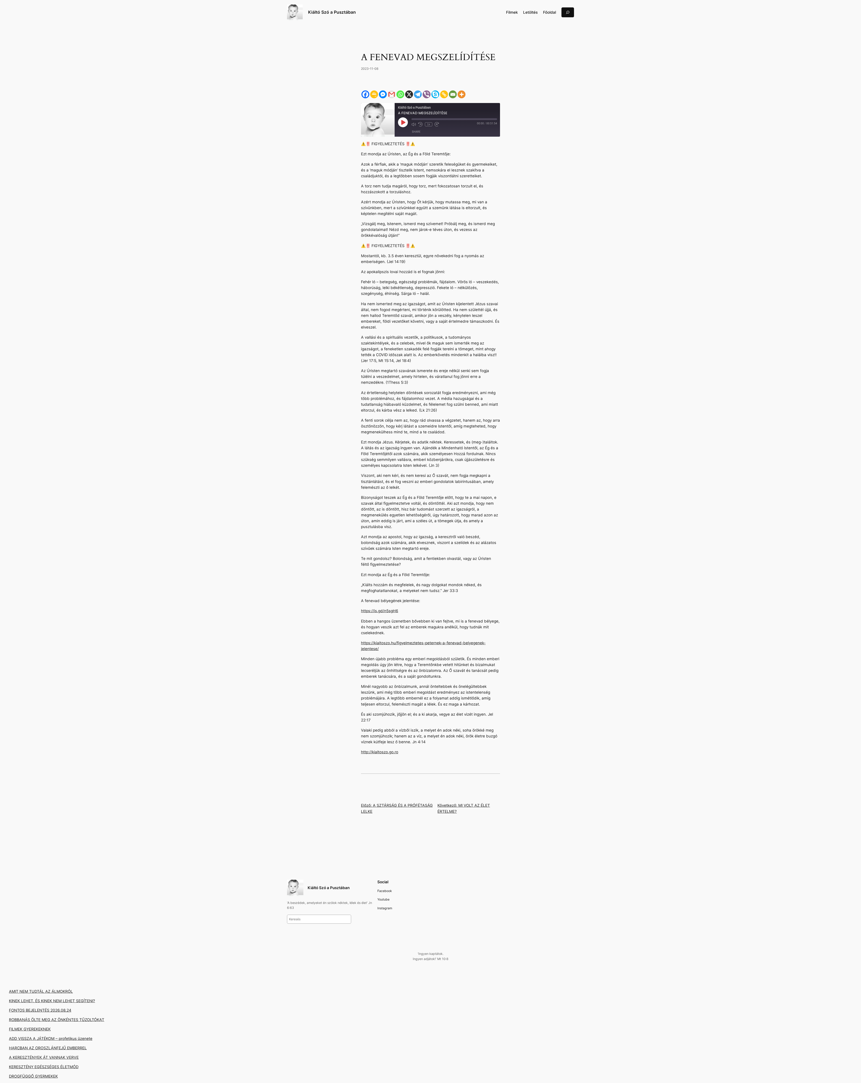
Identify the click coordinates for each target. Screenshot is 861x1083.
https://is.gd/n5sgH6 (379, 611)
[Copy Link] (444, 94)
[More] (461, 94)
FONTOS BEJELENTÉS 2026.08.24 (40, 1010)
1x (428, 124)
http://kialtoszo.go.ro (379, 752)
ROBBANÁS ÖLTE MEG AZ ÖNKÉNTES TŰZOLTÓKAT (56, 1019)
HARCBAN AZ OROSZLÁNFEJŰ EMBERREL (48, 1048)
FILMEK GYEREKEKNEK (30, 1029)
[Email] (453, 94)
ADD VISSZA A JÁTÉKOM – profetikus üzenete (50, 1038)
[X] (409, 94)
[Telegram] (418, 94)
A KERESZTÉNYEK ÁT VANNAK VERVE (44, 1057)
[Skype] (435, 94)
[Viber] (426, 94)
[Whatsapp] (400, 94)
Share (416, 132)
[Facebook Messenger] (383, 94)
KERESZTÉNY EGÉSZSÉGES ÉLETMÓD (43, 1067)
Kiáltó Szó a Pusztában (332, 12)
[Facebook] (365, 94)
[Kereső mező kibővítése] (567, 12)
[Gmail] (392, 94)
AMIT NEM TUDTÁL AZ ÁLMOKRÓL (41, 991)
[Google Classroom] (374, 94)
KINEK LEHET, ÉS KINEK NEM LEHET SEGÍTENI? (52, 1001)
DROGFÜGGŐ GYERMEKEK (33, 1076)
